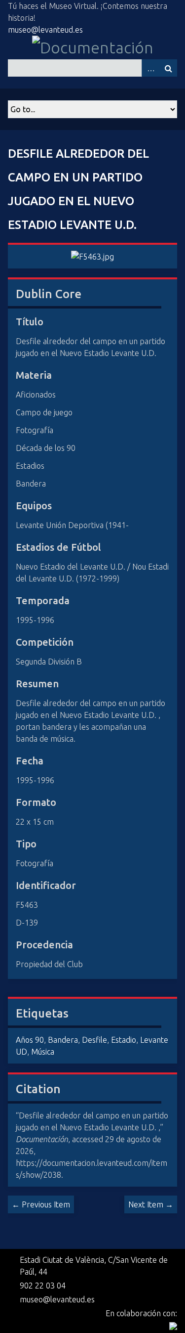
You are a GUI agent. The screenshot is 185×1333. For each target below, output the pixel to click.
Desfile (94, 1039)
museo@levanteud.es (45, 29)
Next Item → (150, 1204)
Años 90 (30, 1039)
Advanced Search (150, 68)
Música (42, 1051)
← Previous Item (41, 1204)
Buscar (168, 68)
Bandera (63, 1039)
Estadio (123, 1039)
